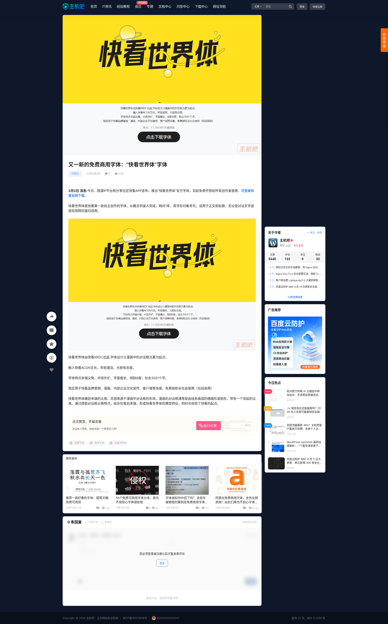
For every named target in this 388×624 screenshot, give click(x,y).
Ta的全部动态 (295, 297)
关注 (312, 232)
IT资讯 (107, 6)
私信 (319, 232)
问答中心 (183, 6)
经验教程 (123, 6)
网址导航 (219, 6)
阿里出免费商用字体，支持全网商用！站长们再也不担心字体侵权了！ (236, 502)
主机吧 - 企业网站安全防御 (101, 618)
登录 (302, 6)
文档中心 (164, 6)
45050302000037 (168, 618)
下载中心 (201, 6)
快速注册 (317, 6)
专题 (150, 6)
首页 (94, 6)
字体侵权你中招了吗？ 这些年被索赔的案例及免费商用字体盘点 (187, 502)
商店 (138, 5)
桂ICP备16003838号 (135, 618)
